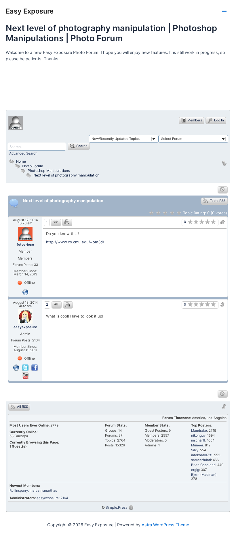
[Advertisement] (110, 88)
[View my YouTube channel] (25, 375)
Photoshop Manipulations (49, 170)
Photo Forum (32, 166)
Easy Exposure (30, 11)
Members (194, 120)
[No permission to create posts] (223, 190)
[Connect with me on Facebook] (35, 367)
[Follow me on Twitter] (26, 367)
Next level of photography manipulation (66, 175)
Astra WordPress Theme (165, 524)
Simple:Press (116, 507)
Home (20, 161)
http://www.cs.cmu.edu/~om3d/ (75, 242)
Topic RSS (217, 201)
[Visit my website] (25, 291)
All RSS (22, 407)
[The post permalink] (56, 222)
